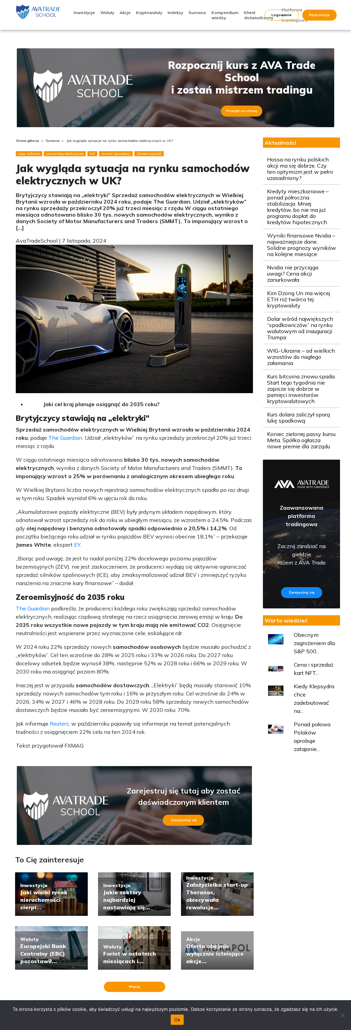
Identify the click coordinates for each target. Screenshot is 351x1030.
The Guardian (65, 437)
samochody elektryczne (64, 154)
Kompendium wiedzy (225, 15)
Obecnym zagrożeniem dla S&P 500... (314, 643)
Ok (177, 1019)
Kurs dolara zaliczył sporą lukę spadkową (298, 417)
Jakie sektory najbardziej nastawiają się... (126, 900)
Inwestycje (84, 12)
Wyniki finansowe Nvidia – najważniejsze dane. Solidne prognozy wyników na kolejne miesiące (301, 244)
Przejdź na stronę (241, 111)
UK (92, 154)
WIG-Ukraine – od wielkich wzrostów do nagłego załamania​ (301, 356)
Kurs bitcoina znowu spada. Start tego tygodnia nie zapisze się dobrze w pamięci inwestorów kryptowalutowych (301, 388)
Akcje (125, 12)
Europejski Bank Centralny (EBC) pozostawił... (43, 954)
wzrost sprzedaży (115, 154)
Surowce (197, 12)
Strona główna (27, 140)
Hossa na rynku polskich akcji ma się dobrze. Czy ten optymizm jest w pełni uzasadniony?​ (300, 168)
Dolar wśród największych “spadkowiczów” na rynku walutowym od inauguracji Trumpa (300, 328)
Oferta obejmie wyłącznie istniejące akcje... (215, 954)
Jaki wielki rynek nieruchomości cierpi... (44, 900)
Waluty (107, 12)
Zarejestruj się (183, 820)
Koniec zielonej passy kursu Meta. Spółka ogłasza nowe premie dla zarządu (301, 440)
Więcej (134, 986)
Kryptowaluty (149, 12)
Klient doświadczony (258, 15)
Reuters (59, 723)
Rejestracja (319, 15)
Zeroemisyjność (149, 154)
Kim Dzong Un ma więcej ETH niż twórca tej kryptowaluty (298, 299)
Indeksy (175, 12)
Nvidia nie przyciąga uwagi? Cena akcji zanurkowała (292, 273)
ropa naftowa (29, 154)
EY (76, 544)
